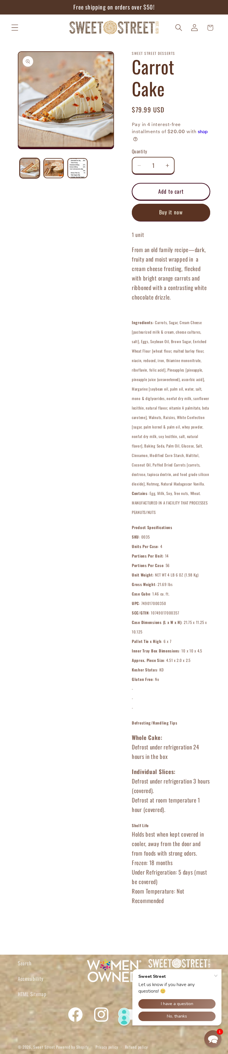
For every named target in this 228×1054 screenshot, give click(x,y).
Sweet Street (44, 1047)
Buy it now (171, 212)
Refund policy (136, 1047)
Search (24, 963)
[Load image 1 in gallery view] (30, 168)
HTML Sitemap (32, 994)
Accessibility (30, 978)
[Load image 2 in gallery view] (53, 168)
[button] (15, 28)
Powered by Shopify (72, 1047)
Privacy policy (107, 1047)
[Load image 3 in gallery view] (77, 168)
